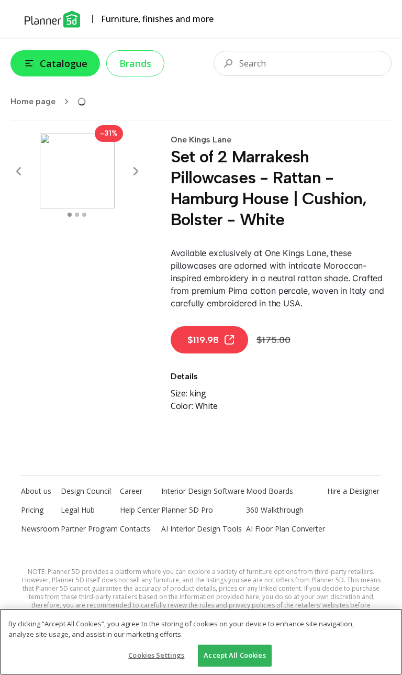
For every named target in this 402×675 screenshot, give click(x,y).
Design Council (86, 491)
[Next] (135, 171)
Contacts (135, 529)
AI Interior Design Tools (201, 529)
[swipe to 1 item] (77, 215)
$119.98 (203, 340)
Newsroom (40, 529)
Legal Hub (78, 510)
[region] (201, 641)
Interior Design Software (202, 491)
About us (36, 491)
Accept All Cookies (234, 655)
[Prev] (18, 171)
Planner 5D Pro (187, 510)
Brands (135, 63)
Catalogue (63, 63)
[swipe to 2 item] (84, 215)
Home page (32, 101)
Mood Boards (269, 491)
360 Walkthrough (275, 510)
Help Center (140, 510)
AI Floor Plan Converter (285, 529)
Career (131, 491)
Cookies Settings (156, 655)
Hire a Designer (353, 491)
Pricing (32, 510)
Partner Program (89, 529)
